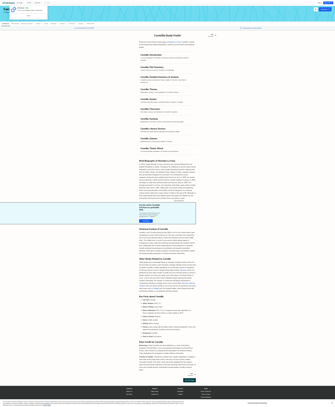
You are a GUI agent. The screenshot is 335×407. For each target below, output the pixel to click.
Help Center (154, 391)
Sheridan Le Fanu (174, 42)
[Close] (332, 403)
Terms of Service (206, 391)
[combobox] (181, 2)
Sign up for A (328, 3)
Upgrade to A (325, 9)
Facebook (180, 391)
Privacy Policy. (47, 405)
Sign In (319, 3)
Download (146, 221)
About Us (129, 391)
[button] (5, 24)
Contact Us (154, 394)
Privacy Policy (205, 394)
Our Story (129, 394)
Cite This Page (189, 380)
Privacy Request (206, 397)
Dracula (183, 270)
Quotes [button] (46, 23)
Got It (28, 16)
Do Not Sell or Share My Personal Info (257, 403)
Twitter (180, 394)
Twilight (156, 288)
